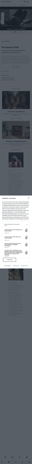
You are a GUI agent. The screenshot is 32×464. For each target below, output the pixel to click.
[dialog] (16, 232)
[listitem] (16, 225)
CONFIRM (9, 259)
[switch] (26, 230)
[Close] (29, 199)
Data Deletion (7, 265)
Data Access (16, 265)
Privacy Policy (24, 265)
